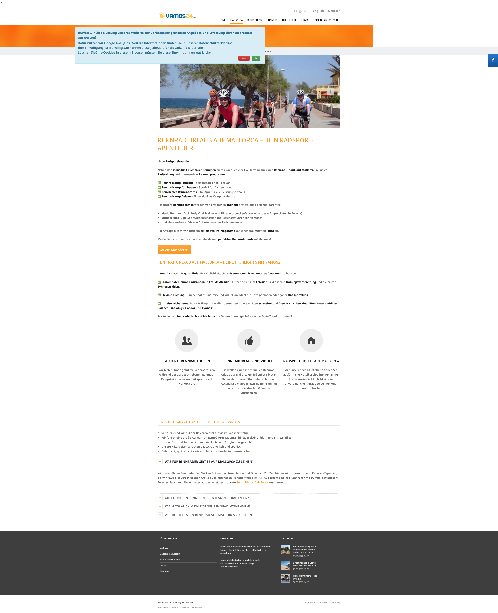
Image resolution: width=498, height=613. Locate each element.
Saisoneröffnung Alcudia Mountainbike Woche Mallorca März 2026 (305, 549)
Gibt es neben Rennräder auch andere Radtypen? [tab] (207, 498)
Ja (256, 58)
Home (222, 20)
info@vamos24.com (168, 607)
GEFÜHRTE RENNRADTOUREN (186, 361)
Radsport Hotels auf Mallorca (311, 361)
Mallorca (236, 20)
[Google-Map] (305, 11)
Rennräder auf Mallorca (252, 482)
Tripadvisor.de (231, 566)
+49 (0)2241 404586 (192, 607)
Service (305, 20)
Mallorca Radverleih (170, 553)
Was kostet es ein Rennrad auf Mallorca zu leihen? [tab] (209, 515)
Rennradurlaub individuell (249, 361)
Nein (244, 58)
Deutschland (255, 20)
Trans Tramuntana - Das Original (305, 577)
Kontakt (324, 602)
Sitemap (336, 602)
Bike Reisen (289, 20)
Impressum (310, 602)
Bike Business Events (327, 20)
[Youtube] (300, 11)
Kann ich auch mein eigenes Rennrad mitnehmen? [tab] (207, 506)
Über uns (164, 571)
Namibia (273, 20)
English (318, 11)
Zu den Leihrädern (174, 249)
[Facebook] (295, 11)
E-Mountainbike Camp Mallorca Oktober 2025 (304, 564)
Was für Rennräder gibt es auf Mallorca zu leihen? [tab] (209, 461)
